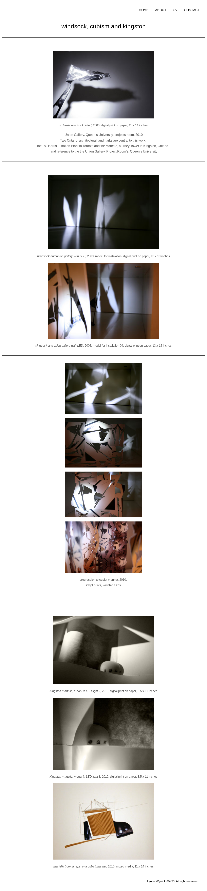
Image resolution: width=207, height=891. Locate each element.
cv (175, 10)
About (160, 10)
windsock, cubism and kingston (103, 26)
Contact (192, 10)
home (144, 10)
